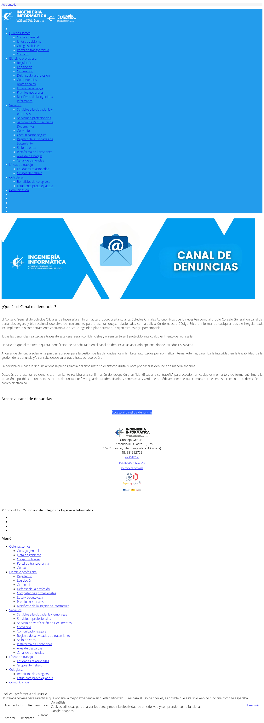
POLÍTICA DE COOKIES (132, 468)
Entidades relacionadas (33, 169)
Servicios (15, 105)
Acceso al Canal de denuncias (132, 412)
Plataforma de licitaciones (34, 152)
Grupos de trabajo (29, 173)
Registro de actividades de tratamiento (43, 635)
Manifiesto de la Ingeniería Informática (43, 606)
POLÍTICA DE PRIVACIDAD (132, 462)
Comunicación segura (31, 135)
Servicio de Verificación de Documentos (44, 623)
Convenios (24, 131)
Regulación (24, 63)
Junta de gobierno (29, 41)
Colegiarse (16, 177)
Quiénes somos (19, 33)
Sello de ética (26, 147)
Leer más (253, 705)
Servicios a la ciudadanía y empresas (42, 614)
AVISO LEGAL (132, 457)
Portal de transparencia (33, 50)
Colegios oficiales (28, 46)
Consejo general (28, 37)
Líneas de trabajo (21, 164)
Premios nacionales (30, 92)
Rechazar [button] (27, 718)
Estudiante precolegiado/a (35, 186)
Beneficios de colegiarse (33, 181)
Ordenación (25, 71)
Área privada (9, 4)
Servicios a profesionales (34, 118)
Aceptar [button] (9, 718)
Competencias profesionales (27, 82)
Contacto (23, 54)
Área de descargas (29, 156)
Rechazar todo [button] (38, 705)
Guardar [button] (42, 715)
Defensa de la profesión (33, 75)
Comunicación (19, 190)
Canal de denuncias (30, 160)
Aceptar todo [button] (13, 705)
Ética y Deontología (30, 88)
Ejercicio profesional (23, 58)
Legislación (24, 67)
